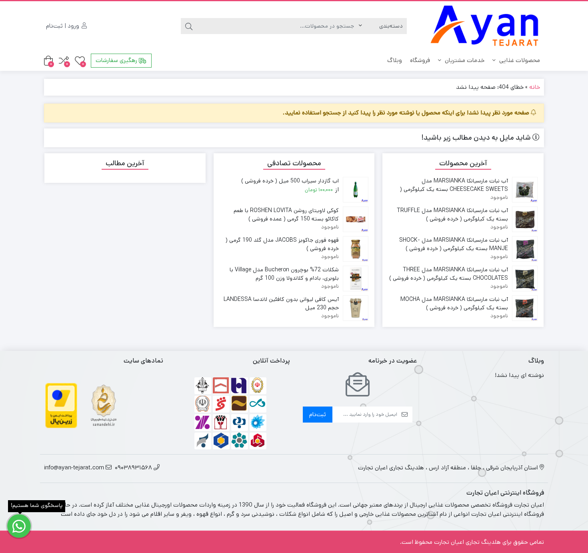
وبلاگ (394, 60)
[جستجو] (189, 26)
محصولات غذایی (519, 60)
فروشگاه (420, 60)
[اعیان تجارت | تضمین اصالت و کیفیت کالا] (484, 26)
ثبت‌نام (317, 414)
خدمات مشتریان (463, 60)
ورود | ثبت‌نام (63, 26)
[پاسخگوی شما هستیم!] (19, 526)
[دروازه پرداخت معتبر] (61, 405)
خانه (534, 87)
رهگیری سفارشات (117, 60)
